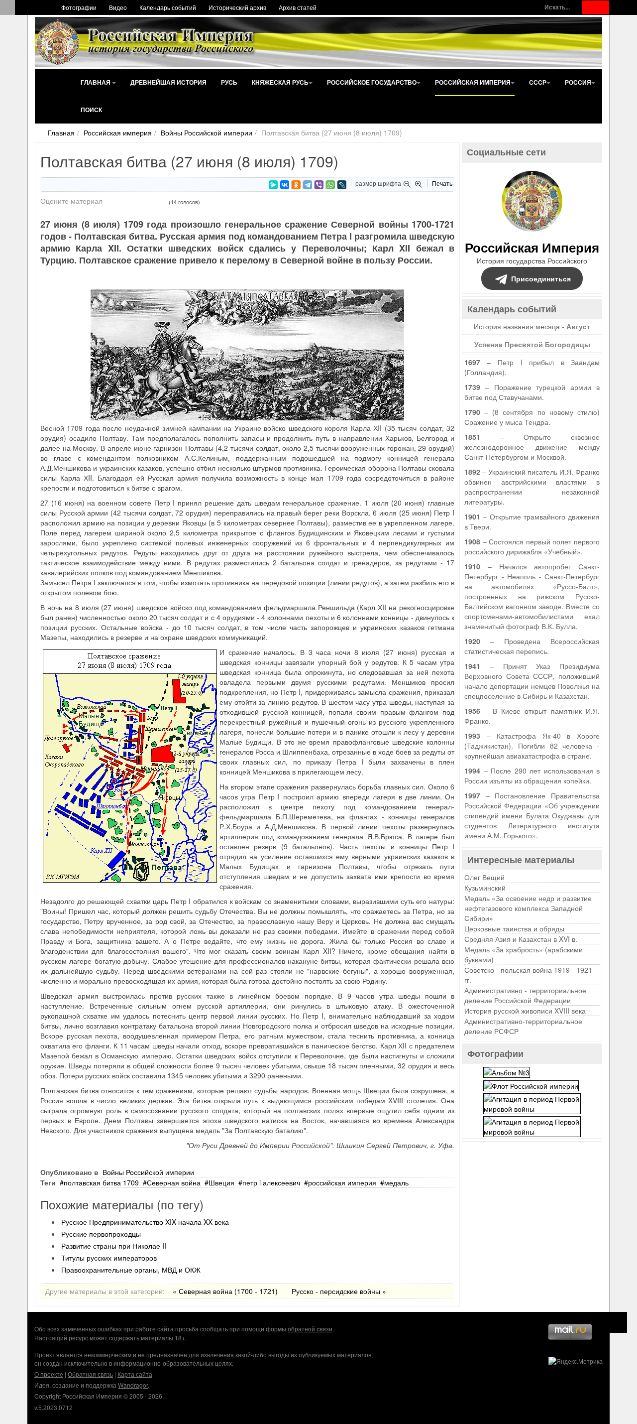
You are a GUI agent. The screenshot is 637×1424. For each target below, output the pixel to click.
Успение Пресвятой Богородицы (532, 344)
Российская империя (473, 82)
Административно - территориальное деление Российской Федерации (525, 995)
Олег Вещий (484, 877)
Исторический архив (237, 7)
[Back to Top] (617, 1322)
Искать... (557, 7)
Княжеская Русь (280, 82)
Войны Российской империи (206, 132)
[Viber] (319, 184)
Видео (118, 7)
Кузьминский (485, 888)
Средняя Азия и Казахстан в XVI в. (520, 939)
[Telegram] (307, 184)
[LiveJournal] (341, 184)
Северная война (174, 1182)
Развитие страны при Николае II (113, 1246)
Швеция (221, 1182)
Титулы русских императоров (109, 1258)
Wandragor (133, 1385)
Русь (229, 82)
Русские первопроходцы (101, 1234)
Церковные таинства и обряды (514, 928)
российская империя (342, 1182)
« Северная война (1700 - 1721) (225, 1291)
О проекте (48, 1374)
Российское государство (372, 82)
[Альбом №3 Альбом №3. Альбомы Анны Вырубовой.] (506, 1071)
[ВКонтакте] (284, 184)
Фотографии (79, 7)
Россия (578, 82)
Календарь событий (167, 7)
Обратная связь (90, 1374)
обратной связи (310, 1328)
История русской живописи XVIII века (525, 1011)
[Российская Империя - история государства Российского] (147, 42)
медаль (396, 1182)
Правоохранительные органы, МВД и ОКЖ (131, 1270)
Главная (96, 82)
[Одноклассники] (296, 184)
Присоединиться (541, 278)
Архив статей (298, 7)
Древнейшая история (168, 82)
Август (578, 326)
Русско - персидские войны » (339, 1291)
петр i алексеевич (271, 1182)
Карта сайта (134, 1374)
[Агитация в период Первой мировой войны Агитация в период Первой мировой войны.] (532, 1103)
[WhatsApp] (330, 184)
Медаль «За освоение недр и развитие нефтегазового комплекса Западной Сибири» (528, 908)
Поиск (91, 109)
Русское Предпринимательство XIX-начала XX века (145, 1222)
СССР (537, 82)
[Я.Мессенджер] (273, 184)
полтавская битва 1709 (101, 1182)
